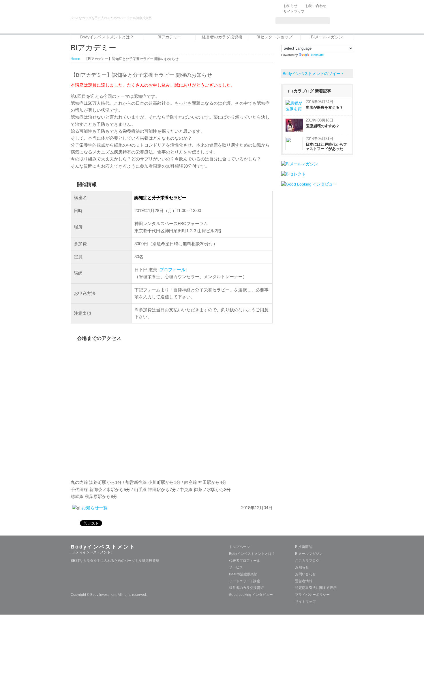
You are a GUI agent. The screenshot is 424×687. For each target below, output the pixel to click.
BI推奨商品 (303, 547)
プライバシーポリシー (312, 595)
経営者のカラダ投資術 (222, 37)
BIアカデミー (169, 37)
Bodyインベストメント (103, 547)
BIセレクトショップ (274, 37)
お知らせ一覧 (95, 507)
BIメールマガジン (327, 37)
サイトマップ (294, 11)
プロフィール (172, 269)
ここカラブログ (307, 561)
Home (75, 59)
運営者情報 (303, 581)
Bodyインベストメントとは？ (107, 37)
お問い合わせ (315, 6)
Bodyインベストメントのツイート (313, 73)
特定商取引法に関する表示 (316, 588)
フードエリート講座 (244, 581)
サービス (236, 567)
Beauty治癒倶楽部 (243, 574)
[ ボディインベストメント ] (91, 552)
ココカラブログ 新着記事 (308, 91)
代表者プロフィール (244, 561)
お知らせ (290, 6)
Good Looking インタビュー (251, 595)
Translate (317, 55)
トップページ (239, 547)
